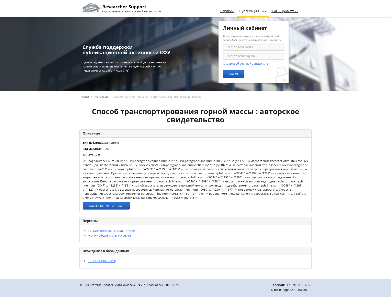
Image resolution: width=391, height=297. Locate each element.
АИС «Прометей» (284, 11)
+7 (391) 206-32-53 (299, 285)
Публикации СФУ (252, 11)
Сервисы (227, 11)
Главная (84, 96)
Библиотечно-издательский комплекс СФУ (112, 285)
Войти (233, 74)
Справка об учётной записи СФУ (246, 63)
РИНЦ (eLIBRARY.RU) (102, 261)
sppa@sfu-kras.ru (295, 290)
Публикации (101, 96)
